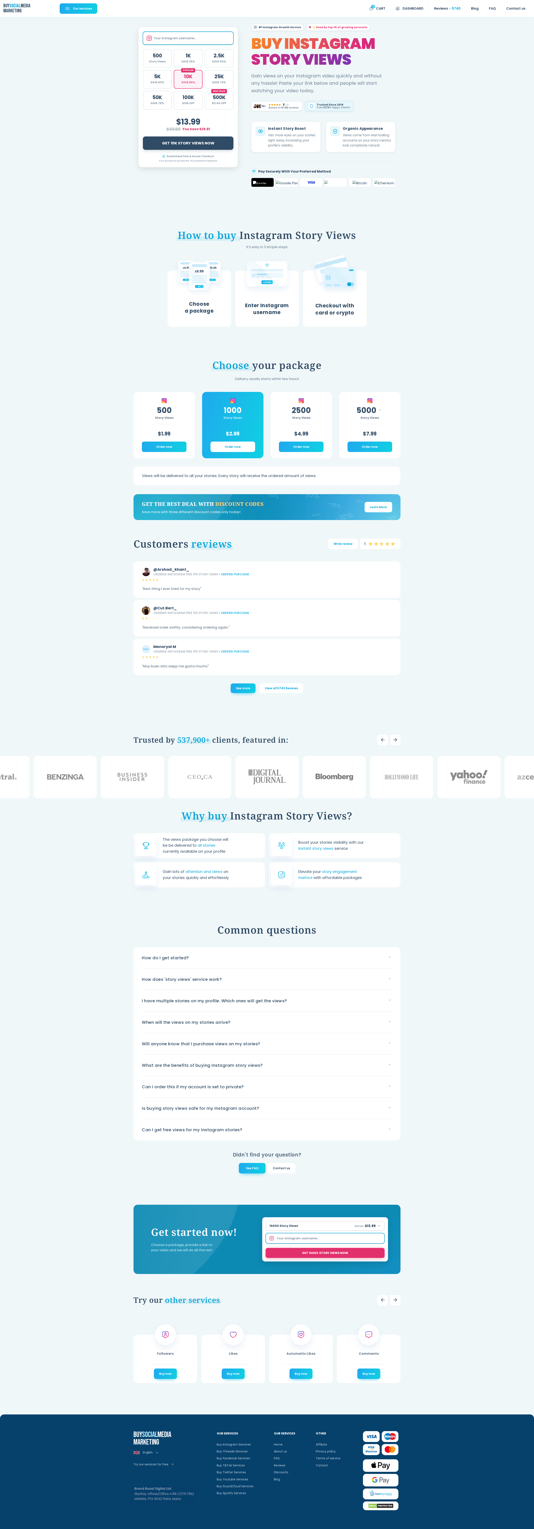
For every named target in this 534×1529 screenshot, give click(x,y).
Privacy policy (326, 1451)
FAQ (277, 1458)
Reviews (279, 1465)
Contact (322, 1465)
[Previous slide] (383, 740)
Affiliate (321, 1444)
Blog (277, 1479)
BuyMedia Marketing (16, 8)
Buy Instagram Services (234, 1444)
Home (278, 1444)
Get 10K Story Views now (188, 143)
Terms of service (328, 1458)
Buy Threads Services (232, 1451)
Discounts (281, 1472)
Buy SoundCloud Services (235, 1486)
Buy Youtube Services (232, 1479)
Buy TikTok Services (231, 1465)
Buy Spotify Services (231, 1493)
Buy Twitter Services (231, 1472)
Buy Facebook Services (233, 1458)
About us (280, 1451)
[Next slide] (395, 740)
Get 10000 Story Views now (325, 1253)
